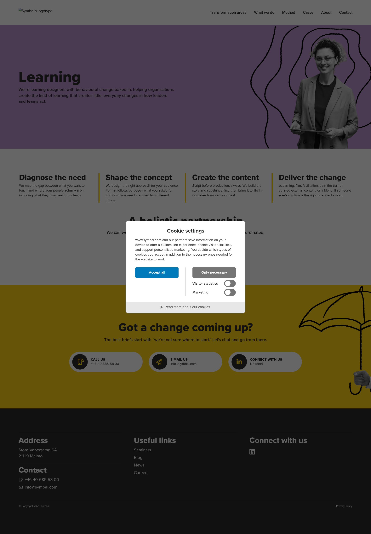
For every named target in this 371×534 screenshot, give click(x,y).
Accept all (157, 272)
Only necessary (214, 272)
